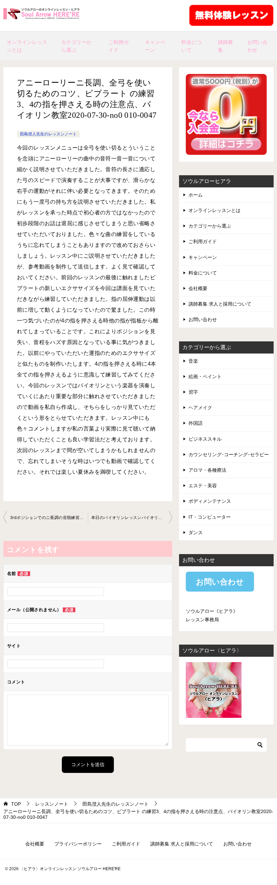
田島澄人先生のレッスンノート (48, 134)
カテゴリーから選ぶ (76, 46)
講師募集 (225, 46)
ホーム (195, 195)
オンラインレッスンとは (27, 46)
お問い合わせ (257, 46)
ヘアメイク (200, 407)
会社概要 (197, 288)
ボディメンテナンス (209, 501)
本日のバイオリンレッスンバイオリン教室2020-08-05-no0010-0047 (131, 517)
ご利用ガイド (118, 46)
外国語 (195, 423)
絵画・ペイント (205, 376)
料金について (191, 46)
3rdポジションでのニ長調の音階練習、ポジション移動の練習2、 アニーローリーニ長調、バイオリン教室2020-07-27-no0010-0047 (49, 517)
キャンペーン (155, 46)
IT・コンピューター (209, 517)
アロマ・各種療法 (207, 470)
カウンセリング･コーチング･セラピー (228, 454)
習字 (193, 392)
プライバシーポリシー (78, 844)
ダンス (195, 532)
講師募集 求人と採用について (219, 304)
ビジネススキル (205, 439)
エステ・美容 (202, 485)
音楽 (193, 361)
